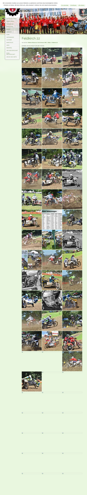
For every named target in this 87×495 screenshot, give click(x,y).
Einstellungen (73, 5)
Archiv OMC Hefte (11, 57)
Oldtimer (9, 39)
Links (7, 45)
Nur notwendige (64, 5)
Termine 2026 (10, 24)
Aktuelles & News (11, 18)
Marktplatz (9, 42)
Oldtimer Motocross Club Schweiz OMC (37, 42)
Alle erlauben (81, 5)
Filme (7, 34)
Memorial (9, 47)
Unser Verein (10, 21)
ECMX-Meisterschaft (10, 54)
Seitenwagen (10, 37)
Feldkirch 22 (55, 42)
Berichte (9, 32)
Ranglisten (9, 26)
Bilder (8, 29)
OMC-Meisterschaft (12, 50)
